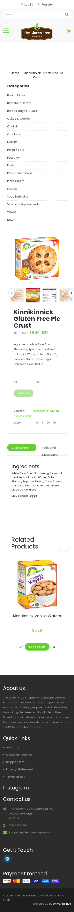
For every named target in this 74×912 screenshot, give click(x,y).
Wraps (11, 212)
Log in (28, 4)
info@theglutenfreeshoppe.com (30, 832)
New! (10, 220)
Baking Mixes (16, 95)
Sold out (23, 393)
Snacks (12, 189)
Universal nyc (62, 904)
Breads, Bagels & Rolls (22, 111)
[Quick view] (54, 646)
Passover (13, 158)
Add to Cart (37, 647)
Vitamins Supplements (23, 204)
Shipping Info (15, 762)
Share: (17, 422)
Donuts (12, 142)
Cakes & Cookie (18, 119)
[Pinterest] (54, 423)
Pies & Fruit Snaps (19, 173)
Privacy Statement (19, 769)
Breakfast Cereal (19, 103)
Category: (19, 410)
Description (20, 448)
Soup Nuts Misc (18, 196)
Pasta (11, 165)
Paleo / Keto (16, 150)
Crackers (13, 134)
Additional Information (50, 448)
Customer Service (19, 755)
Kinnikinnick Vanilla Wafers (37, 615)
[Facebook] (42, 423)
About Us (12, 747)
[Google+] (48, 423)
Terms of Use (15, 777)
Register (47, 4)
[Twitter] (37, 423)
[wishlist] (20, 646)
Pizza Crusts (15, 181)
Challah (12, 126)
